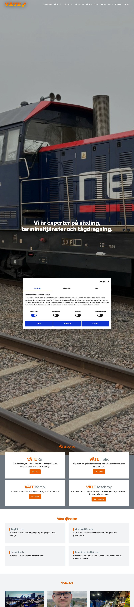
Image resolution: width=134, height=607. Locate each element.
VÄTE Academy (92, 4)
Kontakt (126, 4)
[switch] (56, 315)
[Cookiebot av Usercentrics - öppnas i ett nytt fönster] (100, 281)
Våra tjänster (47, 4)
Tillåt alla (95, 323)
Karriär (110, 4)
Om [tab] (96, 288)
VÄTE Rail (57, 4)
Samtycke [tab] (37, 288)
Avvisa (39, 323)
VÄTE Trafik (68, 4)
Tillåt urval (67, 323)
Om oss (103, 4)
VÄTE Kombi (79, 4)
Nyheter (118, 4)
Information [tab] (67, 288)
